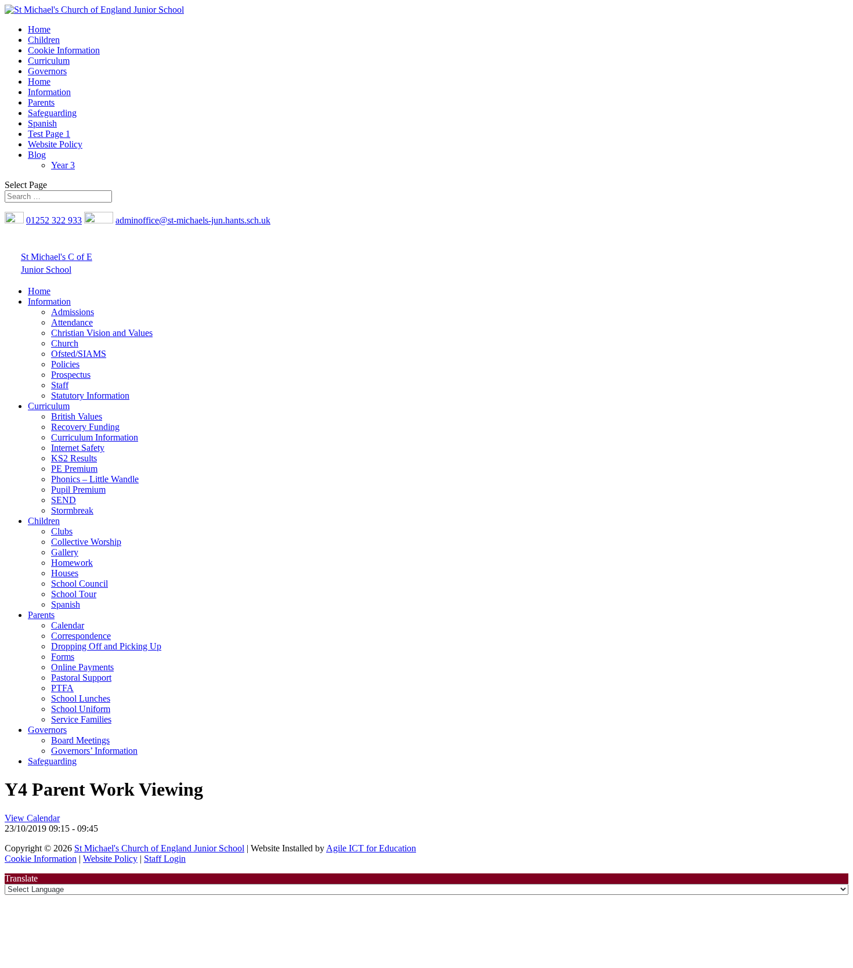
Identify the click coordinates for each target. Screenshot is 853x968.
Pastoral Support (81, 677)
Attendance (72, 322)
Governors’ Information (94, 751)
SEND (63, 500)
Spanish (42, 123)
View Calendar (32, 818)
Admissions (72, 312)
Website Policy (55, 144)
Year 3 (63, 165)
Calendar (67, 625)
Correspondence (81, 636)
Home (39, 29)
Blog (37, 155)
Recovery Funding (85, 427)
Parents (41, 102)
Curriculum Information (94, 437)
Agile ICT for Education (371, 848)
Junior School (46, 269)
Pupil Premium (78, 489)
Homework (72, 563)
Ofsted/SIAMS (78, 354)
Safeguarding (52, 113)
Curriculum (49, 61)
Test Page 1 (49, 134)
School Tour (73, 594)
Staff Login (165, 859)
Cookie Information (64, 50)
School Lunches (80, 698)
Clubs (62, 531)
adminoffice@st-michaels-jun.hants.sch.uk (192, 220)
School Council (79, 583)
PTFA (62, 688)
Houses (64, 573)
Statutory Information (90, 395)
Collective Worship (86, 542)
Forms (62, 657)
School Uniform (80, 709)
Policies (65, 364)
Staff (59, 385)
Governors (47, 71)
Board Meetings (80, 740)
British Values (76, 416)
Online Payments (82, 667)
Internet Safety (77, 448)
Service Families (81, 719)
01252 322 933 (54, 220)
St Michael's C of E (56, 257)
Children (44, 40)
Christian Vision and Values (102, 333)
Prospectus (71, 375)
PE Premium (74, 469)
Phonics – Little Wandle (95, 479)
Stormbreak (72, 510)
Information (49, 92)
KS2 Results (74, 458)
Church (64, 343)
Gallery (64, 552)
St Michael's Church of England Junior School (159, 848)
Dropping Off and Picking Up (106, 646)
